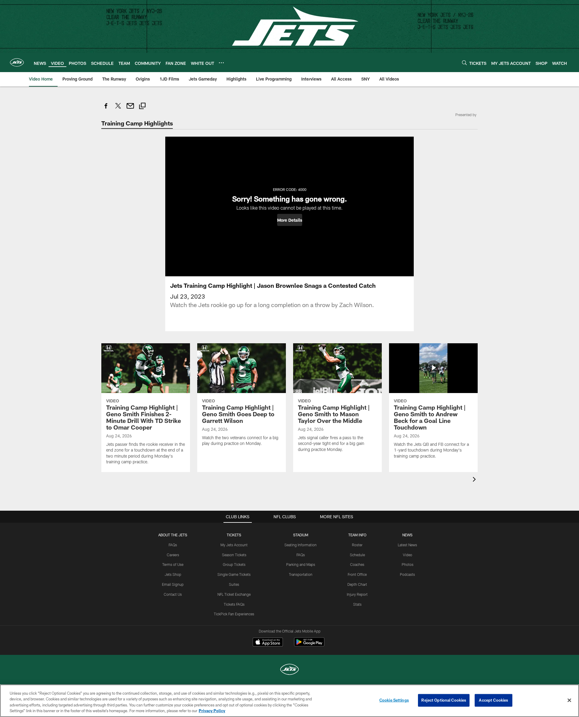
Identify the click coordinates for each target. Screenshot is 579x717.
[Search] (464, 63)
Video (407, 555)
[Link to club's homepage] (17, 62)
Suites (234, 584)
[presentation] (475, 480)
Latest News (407, 545)
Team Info (357, 535)
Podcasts (407, 574)
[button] (289, 220)
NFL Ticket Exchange (234, 594)
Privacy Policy (212, 710)
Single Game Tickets (234, 574)
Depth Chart (357, 584)
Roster (357, 545)
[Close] (569, 700)
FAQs (173, 545)
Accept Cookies (493, 700)
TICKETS (234, 535)
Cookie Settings (394, 700)
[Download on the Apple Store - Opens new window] (267, 643)
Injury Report (357, 594)
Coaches (357, 564)
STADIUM (300, 535)
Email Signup (173, 584)
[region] (289, 700)
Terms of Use (172, 564)
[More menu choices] (221, 62)
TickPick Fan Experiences (234, 614)
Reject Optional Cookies (443, 700)
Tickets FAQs (234, 604)
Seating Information (300, 545)
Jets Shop (173, 574)
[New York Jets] (289, 670)
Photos (407, 564)
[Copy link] (142, 106)
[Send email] (130, 109)
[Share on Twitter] (118, 109)
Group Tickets (234, 564)
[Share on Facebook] (106, 109)
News (407, 535)
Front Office (357, 574)
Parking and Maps (300, 564)
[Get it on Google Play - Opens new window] (309, 645)
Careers (173, 555)
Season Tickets (234, 555)
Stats (357, 604)
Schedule (357, 555)
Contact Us (173, 594)
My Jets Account (234, 545)
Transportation (300, 574)
